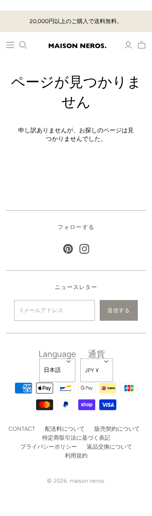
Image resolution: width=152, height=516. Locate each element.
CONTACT (22, 428)
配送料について (65, 428)
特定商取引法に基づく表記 (76, 437)
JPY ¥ (91, 370)
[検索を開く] (23, 45)
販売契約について (117, 428)
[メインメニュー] (10, 45)
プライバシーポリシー (48, 446)
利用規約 (76, 455)
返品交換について (109, 446)
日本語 (52, 370)
